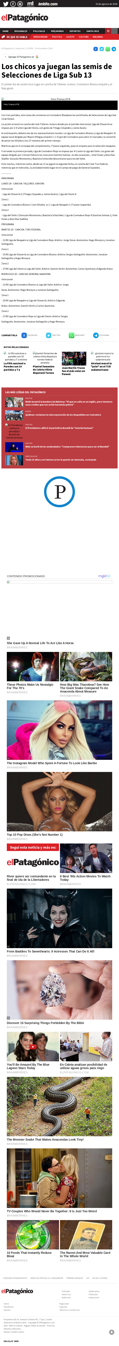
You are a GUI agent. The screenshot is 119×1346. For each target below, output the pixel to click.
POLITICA (57, 36)
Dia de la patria (100, 1278)
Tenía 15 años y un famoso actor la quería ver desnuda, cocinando (60, 459)
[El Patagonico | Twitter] (6, 4)
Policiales (39, 31)
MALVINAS (98, 36)
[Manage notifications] (111, 1332)
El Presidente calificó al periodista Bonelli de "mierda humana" (59, 427)
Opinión (7, 1310)
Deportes (75, 31)
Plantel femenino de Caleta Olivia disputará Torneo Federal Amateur (43, 371)
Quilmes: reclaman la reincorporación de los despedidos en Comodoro (63, 414)
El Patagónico (7, 48)
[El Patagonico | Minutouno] (30, 4)
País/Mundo (57, 31)
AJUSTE (70, 36)
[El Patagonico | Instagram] (20, 4)
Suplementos (94, 1291)
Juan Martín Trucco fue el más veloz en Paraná (73, 371)
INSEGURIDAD (40, 36)
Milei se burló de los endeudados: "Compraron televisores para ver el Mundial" (67, 446)
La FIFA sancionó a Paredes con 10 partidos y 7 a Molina (15, 368)
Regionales (20, 31)
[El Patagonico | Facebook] (13, 4)
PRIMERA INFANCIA (74, 1278)
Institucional (94, 1297)
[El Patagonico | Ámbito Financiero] (48, 4)
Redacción (66, 1297)
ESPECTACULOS (31, 456)
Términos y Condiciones (70, 1310)
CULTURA (83, 36)
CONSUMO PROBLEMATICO (15, 1278)
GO (87, 1278)
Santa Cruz (92, 31)
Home (6, 31)
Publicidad (93, 1294)
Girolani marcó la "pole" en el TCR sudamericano (101, 366)
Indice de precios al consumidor (47, 1278)
